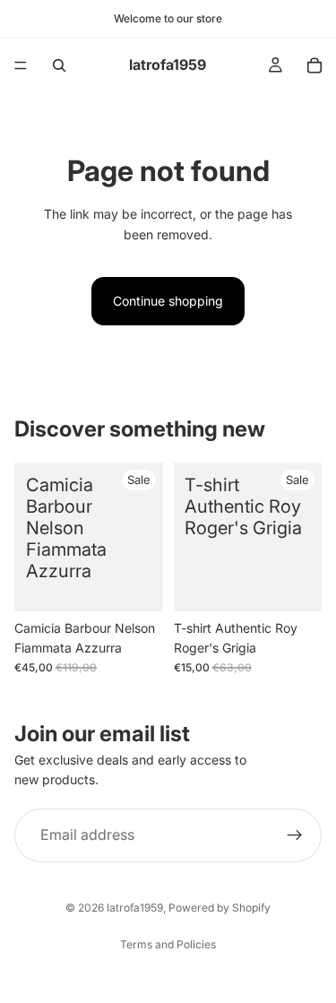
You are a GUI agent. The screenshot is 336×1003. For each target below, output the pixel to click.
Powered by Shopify (219, 907)
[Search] (59, 65)
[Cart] (314, 65)
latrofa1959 (135, 907)
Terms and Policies (168, 944)
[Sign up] (295, 835)
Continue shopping (168, 300)
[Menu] (20, 65)
